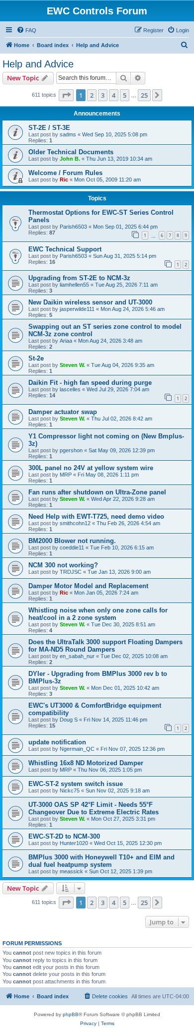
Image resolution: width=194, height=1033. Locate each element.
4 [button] (113, 95)
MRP (66, 475)
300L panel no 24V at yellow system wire (90, 468)
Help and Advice (38, 64)
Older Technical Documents (70, 152)
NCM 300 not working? (63, 565)
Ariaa (66, 341)
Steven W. (72, 365)
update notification (57, 742)
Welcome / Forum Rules (65, 173)
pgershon (71, 450)
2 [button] (92, 95)
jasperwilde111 (77, 309)
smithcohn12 (75, 523)
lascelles (70, 389)
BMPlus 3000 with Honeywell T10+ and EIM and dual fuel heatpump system (101, 860)
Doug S (69, 720)
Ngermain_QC (77, 749)
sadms (68, 134)
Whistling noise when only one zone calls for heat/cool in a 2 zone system (98, 614)
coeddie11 (72, 547)
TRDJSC (71, 572)
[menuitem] (26, 30)
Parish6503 (73, 227)
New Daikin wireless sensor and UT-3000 (90, 302)
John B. (70, 159)
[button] (66, 95)
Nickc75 (70, 790)
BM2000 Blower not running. (72, 541)
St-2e (36, 358)
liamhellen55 (74, 285)
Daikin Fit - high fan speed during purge (90, 382)
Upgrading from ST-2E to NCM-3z (79, 278)
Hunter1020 (74, 843)
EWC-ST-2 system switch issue (75, 784)
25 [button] (144, 95)
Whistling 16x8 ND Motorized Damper (85, 763)
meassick (71, 871)
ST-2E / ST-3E (49, 127)
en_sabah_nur (77, 656)
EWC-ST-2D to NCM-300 (64, 836)
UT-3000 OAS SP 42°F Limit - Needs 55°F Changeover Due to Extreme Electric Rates (93, 808)
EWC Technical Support (64, 249)
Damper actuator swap (62, 412)
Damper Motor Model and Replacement (88, 586)
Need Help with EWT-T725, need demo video (96, 516)
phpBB (71, 1014)
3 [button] (102, 95)
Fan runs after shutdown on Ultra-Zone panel (97, 492)
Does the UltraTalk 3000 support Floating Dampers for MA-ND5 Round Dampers (105, 645)
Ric (64, 179)
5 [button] (124, 95)
